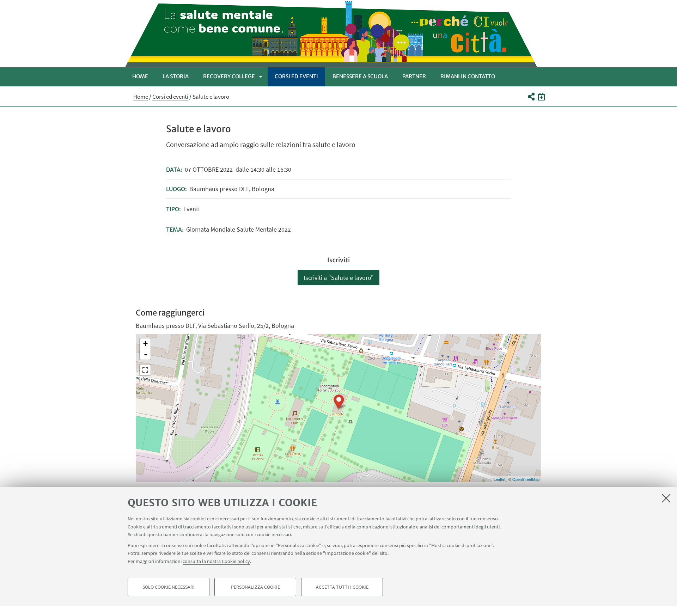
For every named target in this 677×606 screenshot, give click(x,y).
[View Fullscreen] (145, 370)
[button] (531, 96)
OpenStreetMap (525, 479)
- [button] (145, 354)
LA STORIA (176, 76)
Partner (414, 76)
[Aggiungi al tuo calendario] (541, 96)
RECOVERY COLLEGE (229, 76)
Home (140, 76)
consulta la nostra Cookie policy (216, 561)
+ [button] (145, 343)
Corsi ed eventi (296, 76)
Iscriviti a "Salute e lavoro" (339, 278)
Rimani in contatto (467, 76)
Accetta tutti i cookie (342, 587)
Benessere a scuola (360, 76)
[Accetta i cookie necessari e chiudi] (666, 498)
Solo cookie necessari (168, 587)
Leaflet (499, 479)
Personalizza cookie (255, 587)
